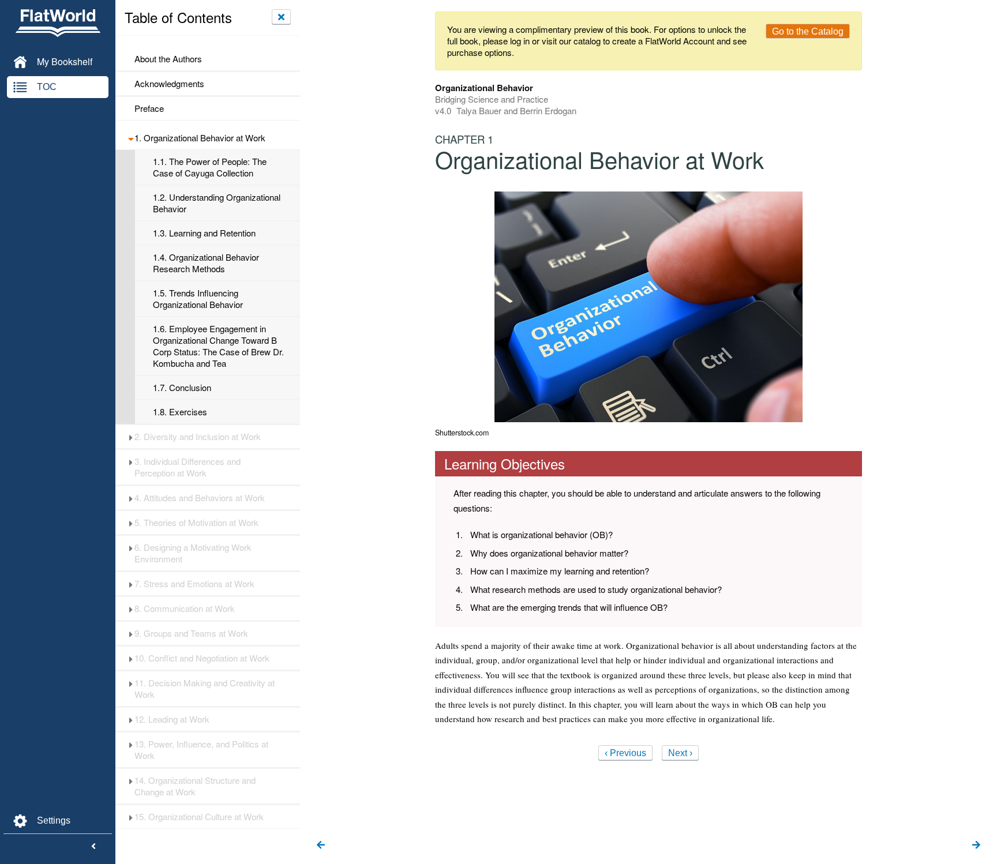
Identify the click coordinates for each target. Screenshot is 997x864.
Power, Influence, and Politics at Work (201, 749)
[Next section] (976, 845)
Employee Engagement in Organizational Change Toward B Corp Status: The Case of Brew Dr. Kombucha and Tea (218, 346)
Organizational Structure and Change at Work (195, 786)
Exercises (180, 412)
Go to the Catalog (808, 31)
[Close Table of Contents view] (281, 16)
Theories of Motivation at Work (196, 522)
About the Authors (168, 59)
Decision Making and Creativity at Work (204, 688)
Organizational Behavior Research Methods (206, 263)
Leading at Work (171, 719)
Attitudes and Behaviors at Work (199, 498)
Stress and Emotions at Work (194, 583)
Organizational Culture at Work (199, 816)
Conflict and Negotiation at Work (201, 658)
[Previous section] (320, 845)
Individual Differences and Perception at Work (187, 467)
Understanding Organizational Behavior (216, 203)
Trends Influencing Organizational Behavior (198, 298)
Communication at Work (184, 608)
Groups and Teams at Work (191, 633)
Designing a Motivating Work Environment (193, 553)
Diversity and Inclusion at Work (197, 436)
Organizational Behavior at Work (199, 138)
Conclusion (182, 387)
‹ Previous (625, 753)
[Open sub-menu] (130, 138)
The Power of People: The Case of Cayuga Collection (210, 167)
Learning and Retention (204, 233)
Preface (149, 108)
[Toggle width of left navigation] (93, 846)
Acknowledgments (170, 83)
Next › (680, 753)
